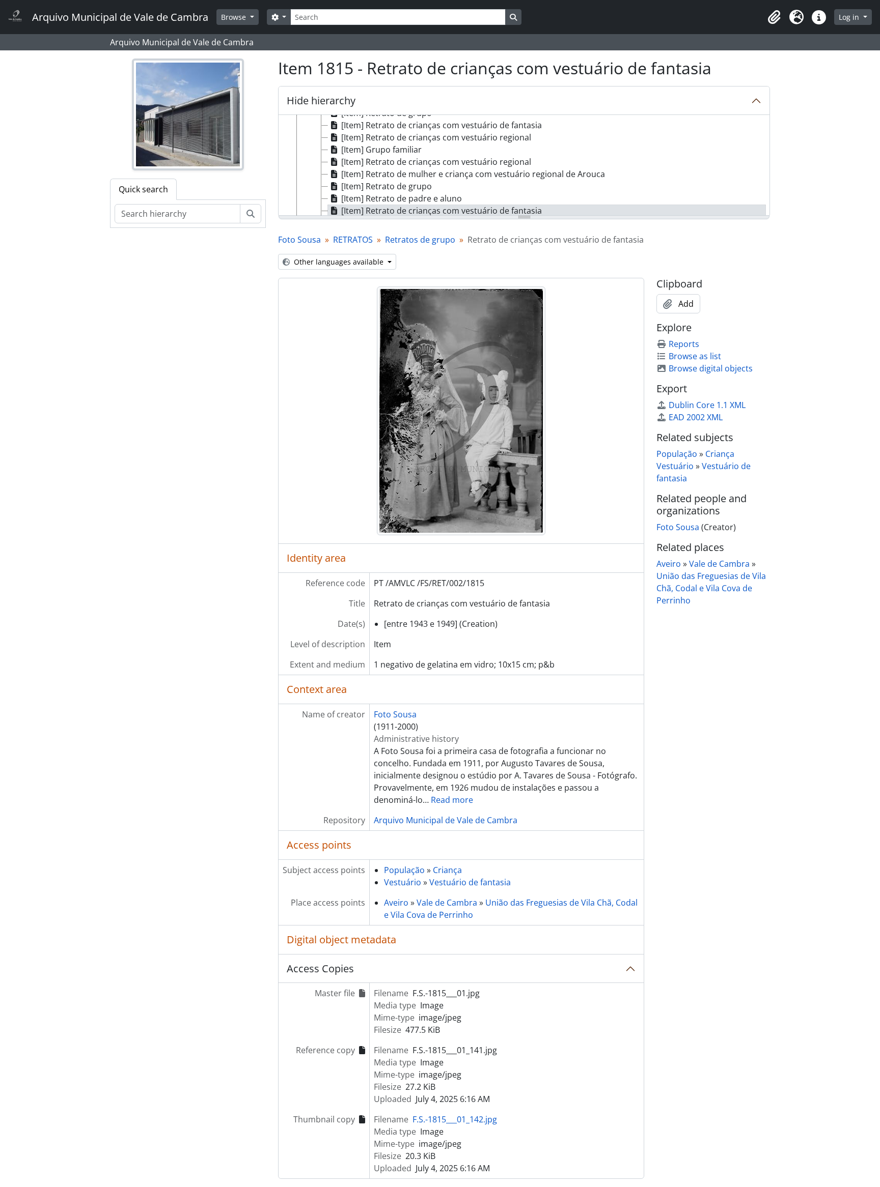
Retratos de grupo (420, 239)
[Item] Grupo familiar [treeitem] (381, 149)
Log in (850, 17)
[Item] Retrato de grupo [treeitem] (386, 186)
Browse (234, 17)
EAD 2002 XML (696, 417)
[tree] (524, 166)
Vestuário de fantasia (470, 882)
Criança (447, 870)
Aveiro (396, 902)
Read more (452, 799)
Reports (684, 344)
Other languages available (339, 262)
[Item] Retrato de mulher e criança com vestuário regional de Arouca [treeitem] (473, 174)
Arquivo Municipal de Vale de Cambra (445, 820)
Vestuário (402, 882)
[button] (774, 17)
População (404, 870)
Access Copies (320, 968)
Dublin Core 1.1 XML (707, 405)
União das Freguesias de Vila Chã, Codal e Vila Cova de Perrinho (711, 588)
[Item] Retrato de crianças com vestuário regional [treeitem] (436, 137)
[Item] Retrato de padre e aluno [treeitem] (401, 198)
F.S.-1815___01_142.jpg (455, 1119)
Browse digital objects (711, 368)
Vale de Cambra (447, 902)
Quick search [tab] (143, 189)
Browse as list (695, 356)
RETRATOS (353, 239)
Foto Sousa (299, 239)
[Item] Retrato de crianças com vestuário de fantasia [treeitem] (441, 125)
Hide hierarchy (321, 100)
